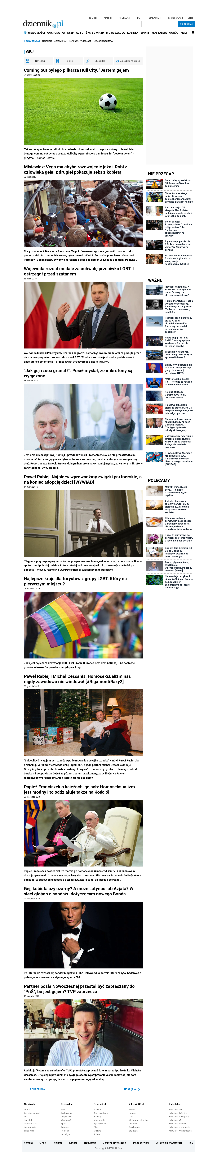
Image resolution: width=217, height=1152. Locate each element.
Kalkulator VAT (176, 1120)
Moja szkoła (99, 1120)
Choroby (133, 1123)
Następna (130, 1089)
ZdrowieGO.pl (155, 18)
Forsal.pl (28, 1120)
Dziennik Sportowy (103, 41)
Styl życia (133, 1131)
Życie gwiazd (100, 1123)
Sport (63, 1123)
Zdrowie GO (60, 41)
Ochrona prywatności (114, 1142)
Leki (131, 1116)
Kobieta (97, 1109)
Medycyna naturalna (138, 1120)
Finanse (132, 1113)
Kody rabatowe (101, 1113)
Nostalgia (47, 41)
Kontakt (28, 1142)
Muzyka (97, 1131)
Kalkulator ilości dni (178, 1113)
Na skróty (29, 1104)
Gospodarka (66, 1116)
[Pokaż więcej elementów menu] (192, 33)
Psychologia (134, 1127)
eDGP (26, 1116)
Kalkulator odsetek (177, 1123)
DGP (139, 18)
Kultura (97, 1134)
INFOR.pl (93, 18)
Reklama (57, 1142)
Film (96, 1127)
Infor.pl (27, 1109)
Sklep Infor (29, 1131)
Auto (63, 1109)
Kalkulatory (175, 1104)
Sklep (190, 18)
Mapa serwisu (141, 1142)
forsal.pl (108, 18)
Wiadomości (66, 1120)
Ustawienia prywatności (169, 1142)
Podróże (65, 1131)
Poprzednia (37, 1089)
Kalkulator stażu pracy (179, 1116)
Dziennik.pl (67, 1104)
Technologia (66, 1113)
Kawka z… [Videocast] (80, 41)
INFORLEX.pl (124, 18)
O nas (42, 1142)
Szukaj (188, 24)
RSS (191, 1142)
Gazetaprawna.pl (32, 1113)
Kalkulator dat (175, 1109)
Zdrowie (65, 1127)
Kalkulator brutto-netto (179, 1127)
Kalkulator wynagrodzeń (180, 1131)
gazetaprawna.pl (175, 18)
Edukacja (98, 1116)
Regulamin (90, 1142)
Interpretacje (30, 1127)
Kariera (73, 1142)
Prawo (132, 1109)
